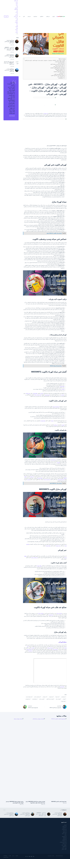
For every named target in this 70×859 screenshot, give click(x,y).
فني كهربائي (45, 113)
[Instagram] (29, 856)
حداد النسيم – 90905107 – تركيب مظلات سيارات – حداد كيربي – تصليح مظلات (9, 48)
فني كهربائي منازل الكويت (59, 69)
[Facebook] (33, 856)
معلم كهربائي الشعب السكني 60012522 (58, 801)
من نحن (13, 855)
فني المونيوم (16, 7)
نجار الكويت (16, 26)
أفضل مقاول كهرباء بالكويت (58, 74)
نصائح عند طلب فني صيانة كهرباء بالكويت (57, 75)
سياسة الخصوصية (6, 857)
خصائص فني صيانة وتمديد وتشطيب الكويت (57, 64)
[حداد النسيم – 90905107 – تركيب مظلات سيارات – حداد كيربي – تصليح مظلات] (17, 48)
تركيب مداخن (16, 31)
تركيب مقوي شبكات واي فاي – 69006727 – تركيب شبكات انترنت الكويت (9, 63)
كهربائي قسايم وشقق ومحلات (58, 66)
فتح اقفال (16, 9)
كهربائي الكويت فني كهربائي (59, 61)
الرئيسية (17, 855)
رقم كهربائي (53, 459)
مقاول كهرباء (40, 478)
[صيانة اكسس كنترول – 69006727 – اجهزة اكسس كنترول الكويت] (17, 41)
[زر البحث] (17, 34)
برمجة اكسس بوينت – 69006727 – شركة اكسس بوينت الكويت (9, 70)
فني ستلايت (47, 16)
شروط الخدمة (5, 855)
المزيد (24, 16)
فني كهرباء (55, 424)
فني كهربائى (51, 696)
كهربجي (62, 394)
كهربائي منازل (59, 613)
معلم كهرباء (62, 686)
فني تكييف (16, 0)
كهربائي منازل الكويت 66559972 (59, 71)
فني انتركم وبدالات (16, 17)
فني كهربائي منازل (37, 394)
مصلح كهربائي (62, 642)
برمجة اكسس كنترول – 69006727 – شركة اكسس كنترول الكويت (9, 55)
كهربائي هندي (47, 394)
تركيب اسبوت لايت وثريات (59, 65)
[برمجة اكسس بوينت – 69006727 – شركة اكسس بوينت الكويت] (17, 70)
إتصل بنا (10, 855)
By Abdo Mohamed (59, 855)
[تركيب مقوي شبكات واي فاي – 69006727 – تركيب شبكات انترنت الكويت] (17, 63)
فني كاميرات (35, 16)
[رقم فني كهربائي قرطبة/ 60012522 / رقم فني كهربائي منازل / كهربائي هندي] (13, 759)
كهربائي (53, 16)
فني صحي (29, 16)
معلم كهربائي (62, 386)
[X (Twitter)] (31, 856)
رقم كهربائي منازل (60, 76)
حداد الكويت (41, 16)
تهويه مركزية (16, 28)
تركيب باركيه (17, 3)
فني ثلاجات (16, 11)
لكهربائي (58, 462)
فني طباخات (16, 14)
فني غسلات (16, 20)
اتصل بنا (6, 16)
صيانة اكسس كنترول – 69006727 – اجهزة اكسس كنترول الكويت (9, 41)
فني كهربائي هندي (61, 479)
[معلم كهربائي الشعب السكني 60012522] (56, 759)
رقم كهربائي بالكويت (59, 70)
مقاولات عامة (16, 23)
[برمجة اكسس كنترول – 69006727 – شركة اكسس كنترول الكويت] (17, 55)
